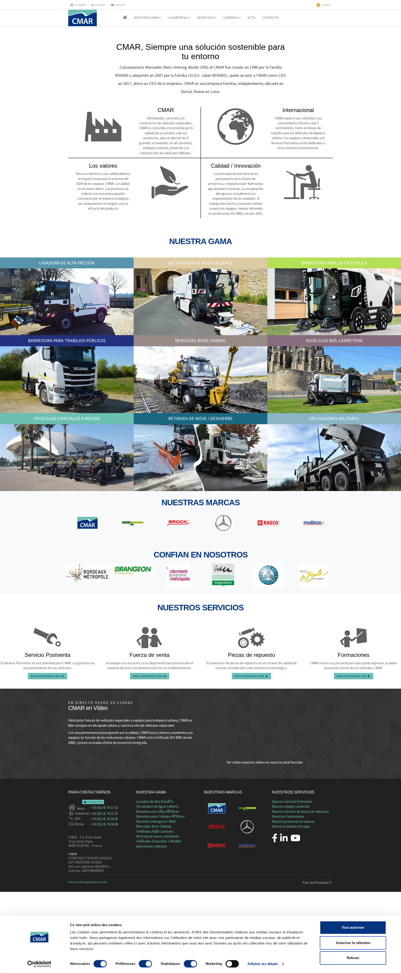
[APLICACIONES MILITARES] (334, 457)
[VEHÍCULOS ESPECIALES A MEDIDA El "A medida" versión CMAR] (67, 457)
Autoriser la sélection (353, 943)
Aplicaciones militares (151, 846)
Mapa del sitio (99, 882)
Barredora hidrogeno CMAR (156, 821)
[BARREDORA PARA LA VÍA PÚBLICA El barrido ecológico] (334, 301)
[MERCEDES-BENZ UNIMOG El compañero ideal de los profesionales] (200, 379)
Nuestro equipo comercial (290, 806)
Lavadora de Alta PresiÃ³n (154, 801)
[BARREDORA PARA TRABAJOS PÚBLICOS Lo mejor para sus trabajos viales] (67, 379)
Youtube (120, 4)
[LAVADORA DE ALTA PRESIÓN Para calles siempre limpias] (67, 301)
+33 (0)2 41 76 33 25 (104, 813)
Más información (46, 676)
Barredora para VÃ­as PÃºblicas (157, 811)
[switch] (145, 963)
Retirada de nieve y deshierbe (157, 836)
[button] (125, 18)
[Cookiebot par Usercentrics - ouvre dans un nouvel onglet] (39, 963)
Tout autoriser (353, 927)
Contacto (270, 17)
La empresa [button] (178, 17)
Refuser (353, 958)
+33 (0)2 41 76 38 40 (104, 824)
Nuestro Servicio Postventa (292, 801)
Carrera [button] (231, 17)
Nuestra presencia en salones (293, 821)
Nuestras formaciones (288, 816)
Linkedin (100, 4)
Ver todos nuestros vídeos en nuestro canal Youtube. (265, 762)
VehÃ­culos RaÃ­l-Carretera (154, 831)
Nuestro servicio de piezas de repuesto (300, 811)
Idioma (325, 4)
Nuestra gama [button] (146, 17)
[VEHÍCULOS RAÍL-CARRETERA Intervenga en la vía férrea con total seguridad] (334, 379)
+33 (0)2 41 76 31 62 (104, 807)
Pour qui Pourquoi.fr (317, 882)
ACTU (251, 17)
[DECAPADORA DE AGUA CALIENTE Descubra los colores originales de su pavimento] (200, 301)
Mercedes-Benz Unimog (153, 826)
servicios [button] (205, 17)
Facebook (80, 4)
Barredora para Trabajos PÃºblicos (160, 816)
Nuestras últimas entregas (291, 826)
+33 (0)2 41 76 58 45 (104, 819)
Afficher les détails (262, 964)
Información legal (78, 882)
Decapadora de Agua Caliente (157, 806)
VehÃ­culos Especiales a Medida (158, 841)
